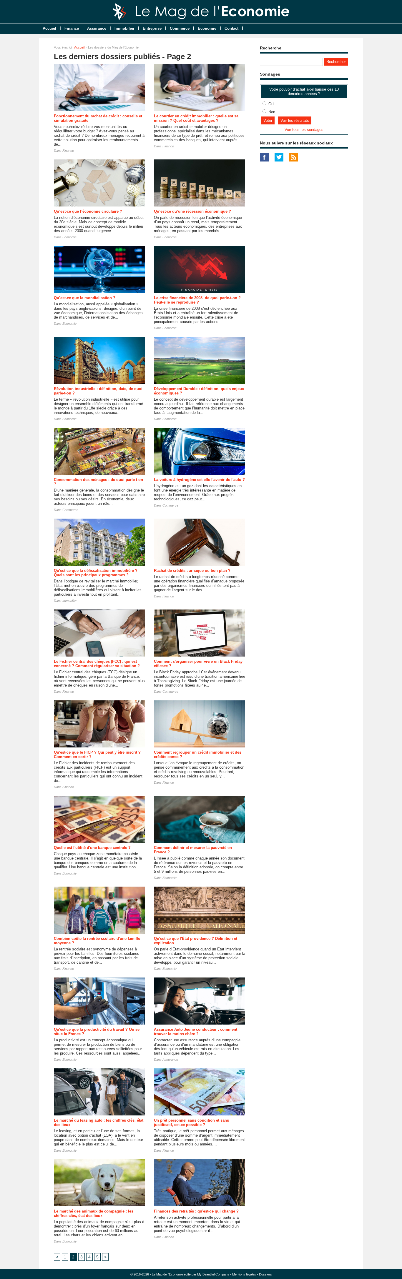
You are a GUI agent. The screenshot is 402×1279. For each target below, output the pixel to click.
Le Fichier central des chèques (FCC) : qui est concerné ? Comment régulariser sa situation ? (97, 663)
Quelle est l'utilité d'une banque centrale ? (92, 847)
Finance (71, 28)
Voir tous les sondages (304, 129)
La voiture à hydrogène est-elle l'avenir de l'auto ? (199, 479)
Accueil (49, 28)
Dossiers (265, 1274)
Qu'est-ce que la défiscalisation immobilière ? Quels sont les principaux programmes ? (95, 572)
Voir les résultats (294, 120)
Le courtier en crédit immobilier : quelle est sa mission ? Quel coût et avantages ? (196, 118)
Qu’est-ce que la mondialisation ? (84, 298)
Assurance (96, 28)
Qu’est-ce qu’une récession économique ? (192, 211)
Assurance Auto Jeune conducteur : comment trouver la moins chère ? (195, 1031)
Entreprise (152, 28)
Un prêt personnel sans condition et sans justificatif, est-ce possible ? (191, 1122)
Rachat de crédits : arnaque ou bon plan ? (192, 570)
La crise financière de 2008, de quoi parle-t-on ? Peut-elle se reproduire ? (197, 300)
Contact (231, 28)
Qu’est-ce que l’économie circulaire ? (88, 211)
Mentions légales (244, 1274)
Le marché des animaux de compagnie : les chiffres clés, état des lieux (93, 1213)
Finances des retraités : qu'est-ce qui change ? (196, 1211)
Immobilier (124, 28)
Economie (207, 28)
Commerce (180, 28)
